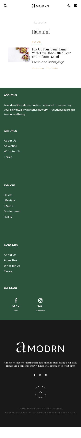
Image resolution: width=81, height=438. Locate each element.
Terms (8, 156)
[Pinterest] (46, 375)
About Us (10, 140)
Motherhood (12, 211)
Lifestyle (9, 200)
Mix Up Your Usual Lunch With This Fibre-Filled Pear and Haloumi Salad (51, 53)
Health (8, 195)
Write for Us (12, 151)
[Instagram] (40, 375)
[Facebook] (34, 375)
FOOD (37, 41)
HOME (8, 216)
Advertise (10, 145)
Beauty (8, 205)
